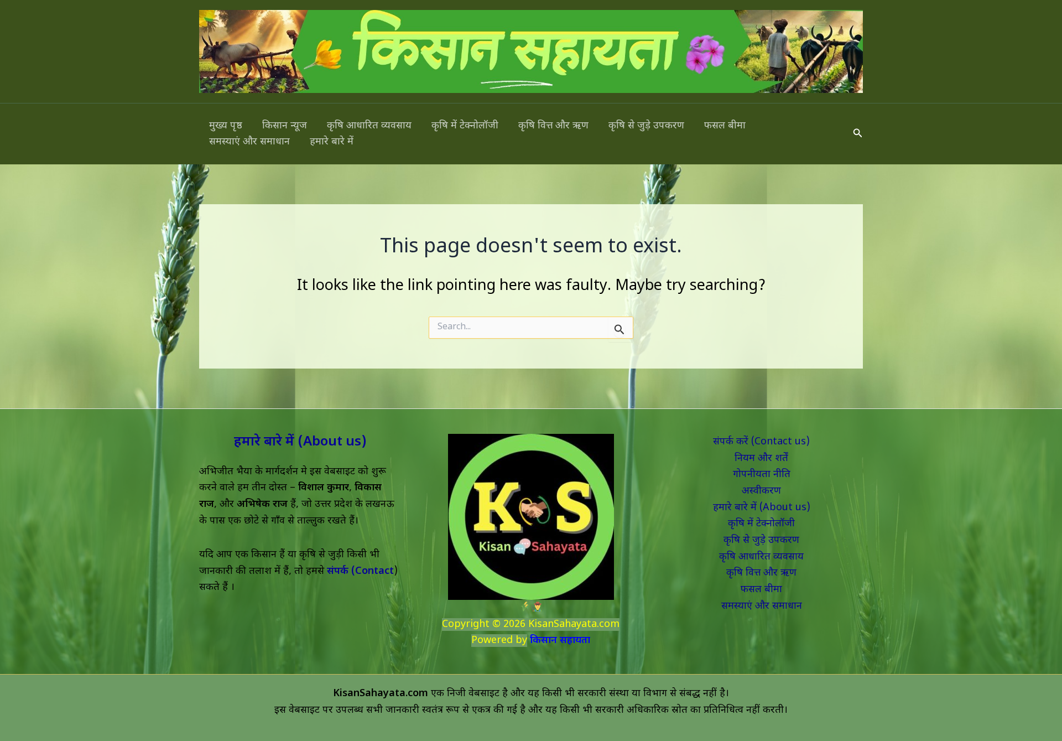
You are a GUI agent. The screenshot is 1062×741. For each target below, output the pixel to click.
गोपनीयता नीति (761, 474)
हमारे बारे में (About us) (300, 442)
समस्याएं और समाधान (249, 142)
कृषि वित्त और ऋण (553, 126)
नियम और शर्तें (761, 458)
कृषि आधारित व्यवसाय (369, 126)
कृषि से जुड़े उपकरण (646, 126)
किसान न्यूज (284, 126)
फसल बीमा (725, 126)
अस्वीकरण (761, 491)
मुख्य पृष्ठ (225, 126)
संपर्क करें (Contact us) (761, 442)
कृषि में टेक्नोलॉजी (464, 126)
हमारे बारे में (331, 142)
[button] (858, 134)
